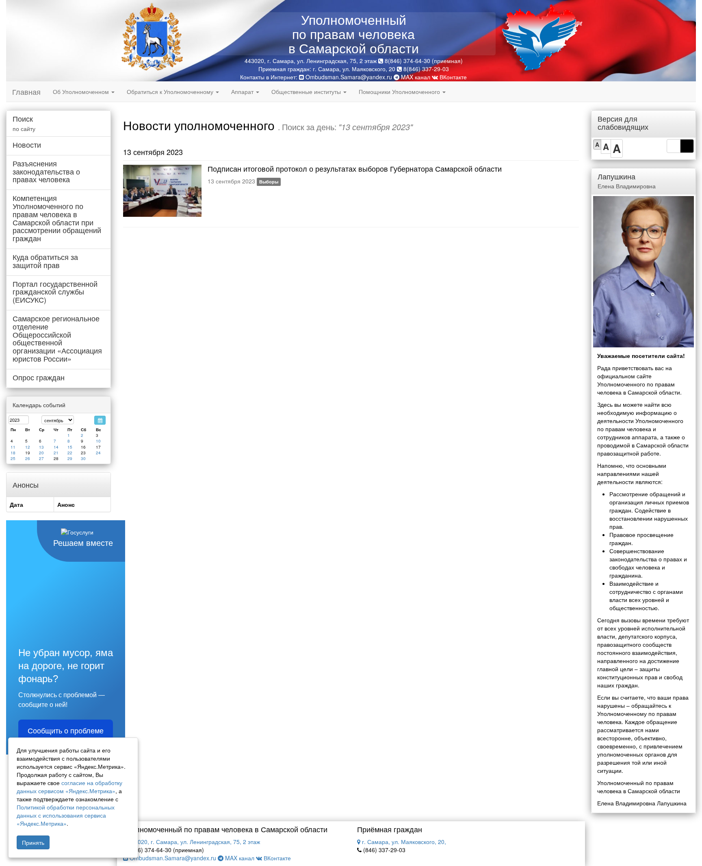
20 (41, 453)
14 (56, 447)
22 (69, 453)
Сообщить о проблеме (66, 731)
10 (98, 441)
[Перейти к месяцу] (99, 420)
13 (41, 447)
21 (56, 453)
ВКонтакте (452, 77)
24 (98, 453)
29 (69, 458)
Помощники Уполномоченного (400, 91)
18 (13, 453)
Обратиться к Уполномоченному (171, 91)
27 (41, 458)
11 (13, 447)
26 (27, 458)
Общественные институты (306, 91)
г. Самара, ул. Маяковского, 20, (403, 842)
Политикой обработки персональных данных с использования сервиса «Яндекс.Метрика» (66, 815)
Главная (26, 91)
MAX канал (414, 77)
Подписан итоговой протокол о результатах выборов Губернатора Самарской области (355, 168)
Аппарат (243, 91)
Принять (33, 842)
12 (27, 447)
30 (83, 458)
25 (13, 458)
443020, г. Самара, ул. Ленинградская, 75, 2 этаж (193, 842)
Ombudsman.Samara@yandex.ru (349, 77)
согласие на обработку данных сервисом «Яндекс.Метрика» (69, 787)
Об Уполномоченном (81, 91)
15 (69, 447)
